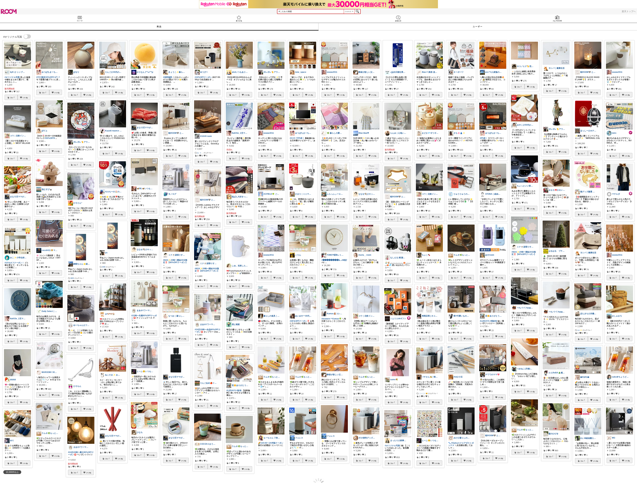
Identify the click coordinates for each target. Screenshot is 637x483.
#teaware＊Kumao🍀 (331, 319)
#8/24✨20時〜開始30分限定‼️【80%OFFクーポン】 (175, 261)
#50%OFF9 (50, 138)
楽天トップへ (629, 11)
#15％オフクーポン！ (14, 263)
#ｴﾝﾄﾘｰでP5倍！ (297, 138)
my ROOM (557, 18)
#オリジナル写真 (12, 77)
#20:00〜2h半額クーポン (272, 443)
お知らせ (398, 18)
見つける (238, 18)
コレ (11, 97)
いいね (25, 97)
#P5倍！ (484, 138)
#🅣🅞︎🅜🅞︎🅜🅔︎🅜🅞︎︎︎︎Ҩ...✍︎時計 (334, 260)
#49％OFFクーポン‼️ (300, 321)
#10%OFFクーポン (203, 77)
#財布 (239, 390)
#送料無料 (167, 77)
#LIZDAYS (231, 390)
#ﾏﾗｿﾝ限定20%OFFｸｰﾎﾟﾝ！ (48, 77)
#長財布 (493, 321)
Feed (79, 18)
